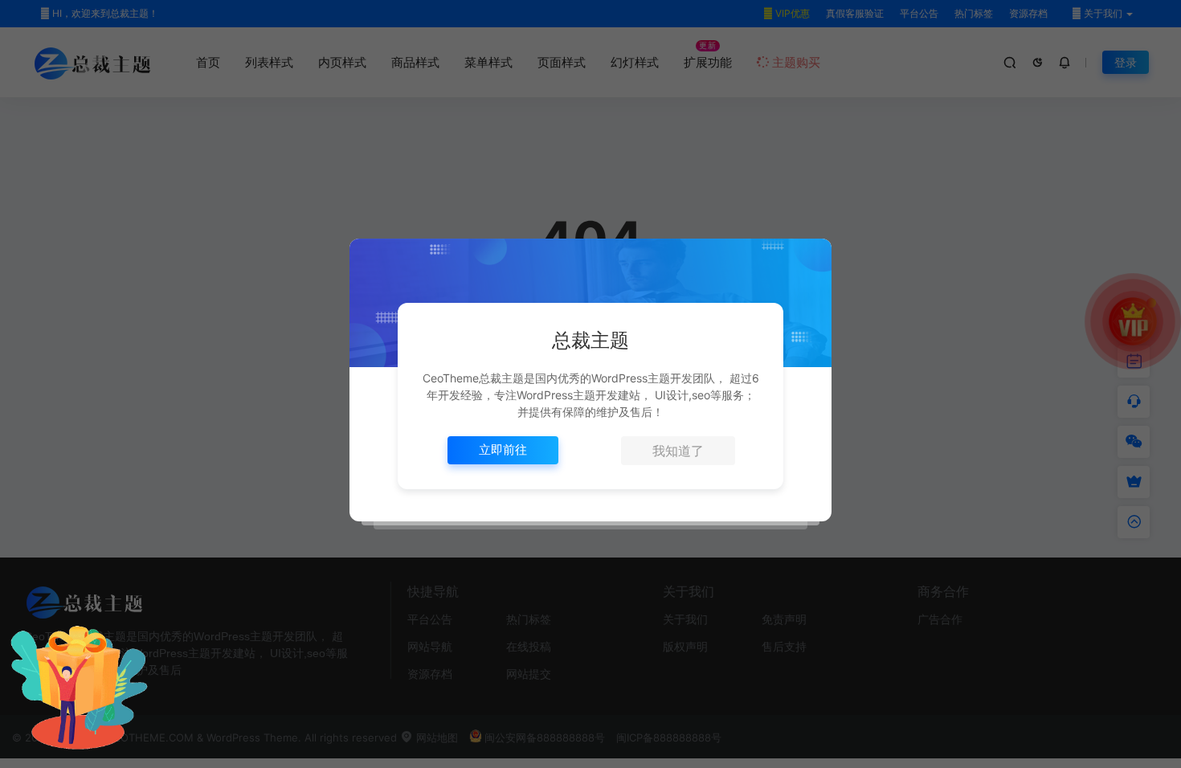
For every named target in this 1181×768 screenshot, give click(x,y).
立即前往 (503, 449)
